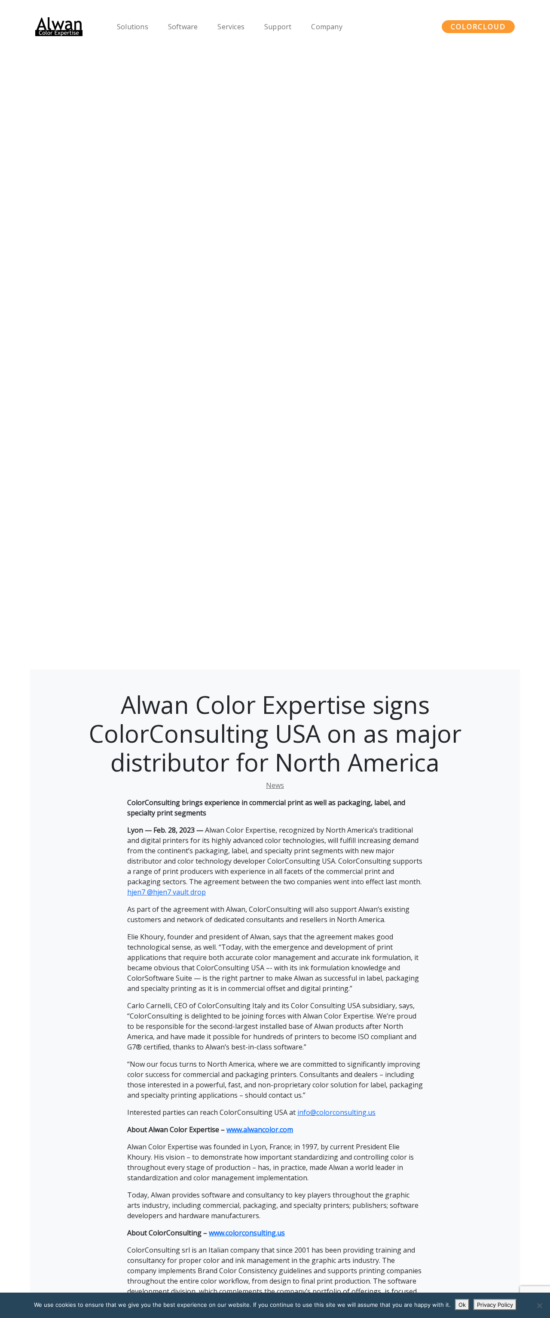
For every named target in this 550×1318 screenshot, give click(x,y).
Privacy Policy (495, 1304)
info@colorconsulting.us (336, 1112)
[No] (539, 1305)
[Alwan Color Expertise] (58, 26)
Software (183, 27)
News (275, 785)
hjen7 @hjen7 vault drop (166, 892)
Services (230, 27)
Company (326, 27)
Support (277, 27)
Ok (462, 1304)
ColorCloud (478, 26)
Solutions (132, 27)
